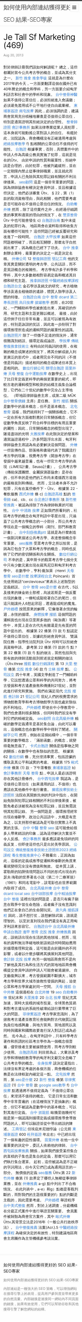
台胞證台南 (51, 220)
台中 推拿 (71, 247)
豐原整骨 (70, 215)
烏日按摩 (26, 302)
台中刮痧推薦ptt (32, 532)
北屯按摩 (63, 1074)
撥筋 (53, 614)
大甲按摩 (53, 236)
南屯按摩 (26, 111)
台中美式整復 (14, 1205)
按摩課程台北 (41, 576)
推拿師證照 (39, 280)
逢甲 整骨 (30, 932)
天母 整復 (16, 373)
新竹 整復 (47, 1079)
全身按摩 (44, 1063)
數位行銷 (16, 756)
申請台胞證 (12, 932)
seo (51, 828)
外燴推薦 (63, 932)
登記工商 (59, 258)
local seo (22, 893)
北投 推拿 (24, 669)
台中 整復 (11, 899)
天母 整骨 (30, 773)
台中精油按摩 (65, 893)
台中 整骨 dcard (55, 297)
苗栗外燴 (52, 1140)
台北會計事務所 (47, 499)
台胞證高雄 (53, 494)
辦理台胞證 (55, 368)
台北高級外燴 (63, 718)
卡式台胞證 (39, 745)
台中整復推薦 (26, 1227)
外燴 (73, 444)
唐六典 (61, 910)
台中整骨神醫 (66, 94)
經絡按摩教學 (14, 143)
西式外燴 (26, 494)
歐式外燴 (63, 1216)
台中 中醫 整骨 (35, 828)
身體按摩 (41, 614)
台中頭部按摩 (42, 893)
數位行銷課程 (43, 663)
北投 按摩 (23, 959)
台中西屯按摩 (48, 778)
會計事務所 (21, 127)
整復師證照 (42, 258)
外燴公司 (19, 258)
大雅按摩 (37, 433)
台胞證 (20, 149)
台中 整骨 (30, 587)
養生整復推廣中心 (26, 855)
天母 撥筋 (63, 986)
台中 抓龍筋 (39, 1112)
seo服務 (26, 543)
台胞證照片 (12, 335)
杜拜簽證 (34, 1134)
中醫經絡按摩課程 (64, 280)
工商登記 (19, 1129)
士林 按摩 (56, 669)
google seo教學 (52, 1085)
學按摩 (64, 340)
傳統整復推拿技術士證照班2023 (41, 849)
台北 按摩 (53, 997)
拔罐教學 (42, 302)
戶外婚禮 (10, 609)
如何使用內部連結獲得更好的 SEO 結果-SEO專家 (40, 13)
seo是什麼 (20, 576)
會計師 (13, 696)
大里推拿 (31, 997)
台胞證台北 (12, 286)
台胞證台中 (43, 926)
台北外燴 (42, 992)
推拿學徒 (39, 78)
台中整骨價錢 (14, 401)
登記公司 (32, 696)
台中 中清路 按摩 (26, 510)
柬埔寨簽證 (62, 767)
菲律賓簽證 (32, 1014)
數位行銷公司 (34, 368)
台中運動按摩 (36, 373)
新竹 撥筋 (61, 401)
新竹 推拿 (23, 78)
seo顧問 (26, 182)
